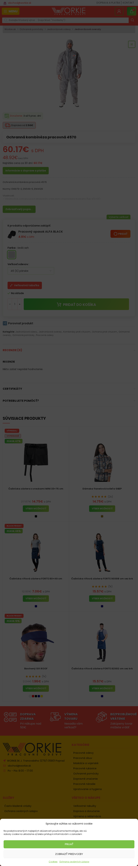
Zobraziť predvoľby (69, 854)
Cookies (53, 861)
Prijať (69, 844)
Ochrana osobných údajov (74, 861)
